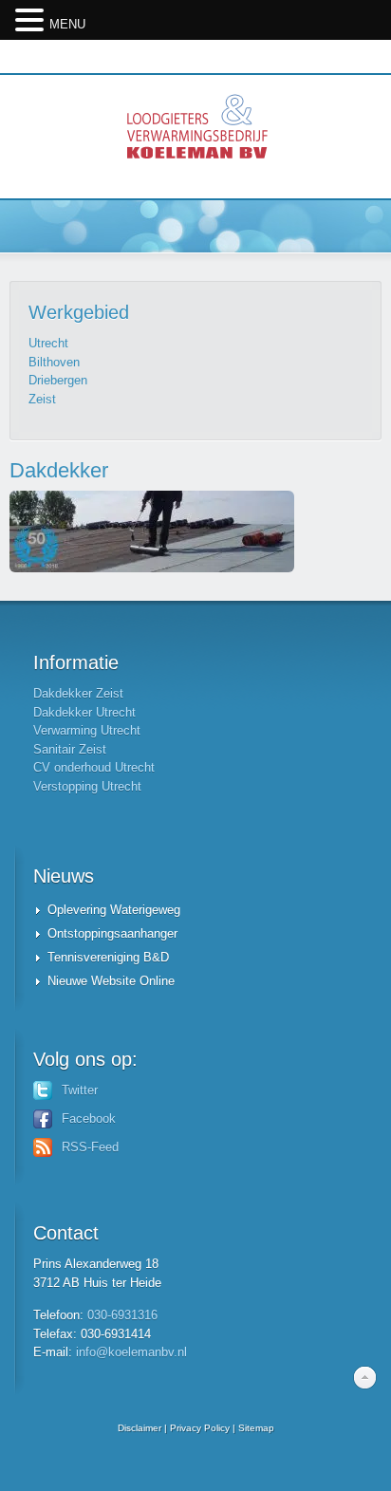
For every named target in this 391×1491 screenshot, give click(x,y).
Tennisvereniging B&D (108, 957)
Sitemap (256, 1428)
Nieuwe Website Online (111, 981)
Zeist (42, 399)
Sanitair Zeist (69, 749)
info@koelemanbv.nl (131, 1352)
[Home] (195, 136)
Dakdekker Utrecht (84, 712)
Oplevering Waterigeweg (113, 910)
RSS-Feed (90, 1147)
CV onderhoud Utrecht (94, 767)
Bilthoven (54, 362)
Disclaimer (139, 1428)
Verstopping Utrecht (87, 786)
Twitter (80, 1090)
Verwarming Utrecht (86, 730)
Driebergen (57, 380)
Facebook (89, 1118)
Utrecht (48, 343)
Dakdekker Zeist (78, 693)
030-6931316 (122, 1315)
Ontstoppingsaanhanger (112, 933)
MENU (67, 24)
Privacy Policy (200, 1428)
